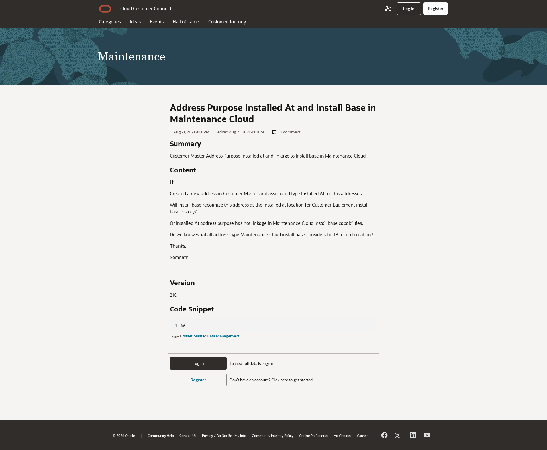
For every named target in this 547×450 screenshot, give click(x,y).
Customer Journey (227, 22)
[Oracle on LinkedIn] (412, 435)
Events (157, 22)
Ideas (135, 22)
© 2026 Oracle (124, 435)
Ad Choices (342, 435)
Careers (362, 435)
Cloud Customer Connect (145, 8)
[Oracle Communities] (388, 8)
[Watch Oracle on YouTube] (426, 435)
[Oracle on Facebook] (384, 435)
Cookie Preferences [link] (313, 435)
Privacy (207, 435)
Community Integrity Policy (272, 435)
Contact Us (187, 435)
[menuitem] (409, 8)
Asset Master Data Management (211, 336)
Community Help (161, 435)
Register (198, 379)
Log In (198, 363)
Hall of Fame (186, 22)
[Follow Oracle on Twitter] (398, 435)
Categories (110, 22)
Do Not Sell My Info (231, 435)
